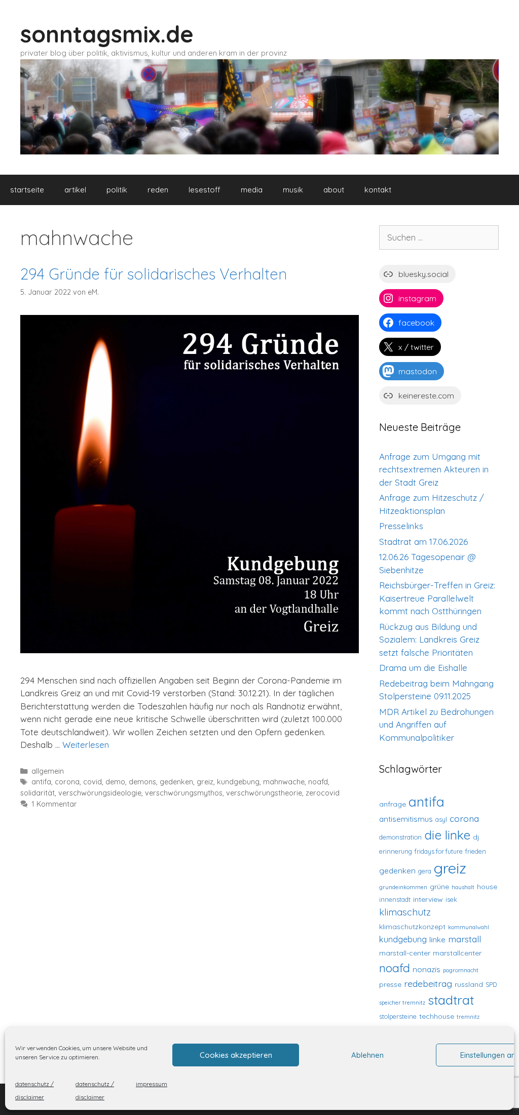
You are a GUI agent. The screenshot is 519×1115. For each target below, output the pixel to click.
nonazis (426, 969)
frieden (475, 851)
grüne (439, 886)
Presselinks (401, 526)
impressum (151, 1084)
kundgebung (238, 781)
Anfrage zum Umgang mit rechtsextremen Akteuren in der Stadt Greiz (434, 469)
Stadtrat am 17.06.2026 (423, 541)
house (487, 886)
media (252, 189)
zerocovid (323, 793)
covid (92, 781)
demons (142, 781)
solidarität (37, 793)
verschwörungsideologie (99, 793)
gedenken (176, 781)
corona (67, 781)
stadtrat (451, 1000)
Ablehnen (367, 1055)
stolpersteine (398, 1016)
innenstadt (395, 899)
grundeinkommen (403, 887)
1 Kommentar (54, 804)
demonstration (400, 837)
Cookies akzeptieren (236, 1055)
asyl (441, 819)
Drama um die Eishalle (423, 667)
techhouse (436, 1016)
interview (428, 899)
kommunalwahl (468, 927)
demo (115, 781)
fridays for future (439, 851)
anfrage (392, 804)
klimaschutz (405, 912)
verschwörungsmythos (184, 793)
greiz (205, 781)
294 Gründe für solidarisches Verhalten (153, 274)
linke (437, 939)
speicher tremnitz (402, 1002)
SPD (491, 984)
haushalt (463, 887)
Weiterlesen (85, 744)
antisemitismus (406, 819)
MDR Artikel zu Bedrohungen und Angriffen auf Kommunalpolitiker (436, 724)
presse (390, 984)
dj (476, 837)
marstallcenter (457, 953)
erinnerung (395, 851)
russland (469, 984)
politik (116, 189)
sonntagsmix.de (107, 34)
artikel (75, 189)
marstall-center (404, 953)
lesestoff (204, 189)
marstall (464, 938)
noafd (318, 781)
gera (424, 871)
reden (157, 189)
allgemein (47, 771)
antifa (41, 781)
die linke (447, 835)
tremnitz (468, 1016)
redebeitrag (428, 983)
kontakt (377, 189)
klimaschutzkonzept (412, 926)
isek (451, 899)
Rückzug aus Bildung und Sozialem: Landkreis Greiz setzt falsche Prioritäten (429, 639)
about (333, 189)
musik (293, 189)
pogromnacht (460, 970)
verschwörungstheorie (264, 793)
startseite (27, 189)
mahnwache (284, 781)
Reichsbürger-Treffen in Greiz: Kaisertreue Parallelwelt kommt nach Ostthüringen (437, 598)
